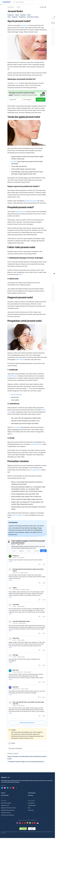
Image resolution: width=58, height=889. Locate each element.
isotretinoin (17, 427)
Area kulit (14, 161)
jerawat (16, 83)
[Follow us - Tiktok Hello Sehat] (16, 787)
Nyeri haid (15, 669)
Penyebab (23, 15)
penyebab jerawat (21, 211)
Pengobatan (22, 17)
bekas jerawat (20, 359)
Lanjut (10, 561)
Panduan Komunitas (5, 812)
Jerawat (18, 7)
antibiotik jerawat (12, 375)
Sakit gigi (15, 654)
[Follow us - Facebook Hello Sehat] (2, 787)
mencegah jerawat (35, 469)
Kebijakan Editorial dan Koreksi (8, 807)
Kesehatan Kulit (10, 7)
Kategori (3, 792)
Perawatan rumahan (33, 17)
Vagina (15, 587)
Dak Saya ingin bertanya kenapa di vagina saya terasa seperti (28, 569)
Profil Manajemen (32, 805)
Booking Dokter (5, 794)
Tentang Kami (31, 802)
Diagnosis (14, 17)
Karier (29, 807)
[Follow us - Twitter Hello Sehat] (10, 787)
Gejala (17, 15)
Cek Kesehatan (31, 792)
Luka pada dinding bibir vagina (21, 621)
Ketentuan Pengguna (6, 802)
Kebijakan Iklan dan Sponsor (8, 809)
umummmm (16, 604)
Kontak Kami (31, 809)
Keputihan (15, 686)
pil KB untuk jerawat (36, 444)
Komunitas (30, 794)
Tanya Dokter (43, 550)
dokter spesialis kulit (18, 514)
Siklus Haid (16, 637)
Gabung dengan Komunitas (27, 722)
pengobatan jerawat (31, 200)
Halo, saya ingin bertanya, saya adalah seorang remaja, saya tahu (28, 702)
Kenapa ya (16, 555)
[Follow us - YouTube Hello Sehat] (13, 787)
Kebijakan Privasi (5, 805)
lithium (21, 274)
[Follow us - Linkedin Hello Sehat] (8, 787)
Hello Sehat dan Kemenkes (7, 814)
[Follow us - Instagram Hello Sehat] (5, 787)
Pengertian (10, 15)
